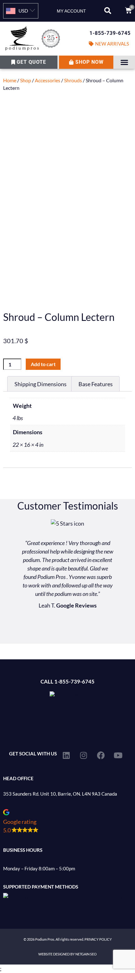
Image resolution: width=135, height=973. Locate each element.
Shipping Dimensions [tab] (40, 384)
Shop (25, 80)
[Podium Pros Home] (33, 38)
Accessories (47, 80)
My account (71, 11)
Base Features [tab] (95, 384)
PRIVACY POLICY (98, 939)
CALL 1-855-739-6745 (67, 681)
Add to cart (43, 364)
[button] (107, 10)
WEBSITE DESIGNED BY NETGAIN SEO (67, 954)
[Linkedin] (66, 755)
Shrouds (73, 80)
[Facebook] (101, 755)
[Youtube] (118, 755)
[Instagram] (83, 755)
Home (9, 80)
